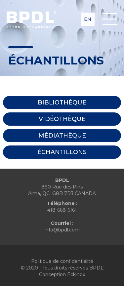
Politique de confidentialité (62, 261)
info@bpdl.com (62, 230)
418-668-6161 (62, 210)
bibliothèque (62, 102)
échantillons (62, 152)
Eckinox (76, 274)
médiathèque (62, 135)
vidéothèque (62, 119)
